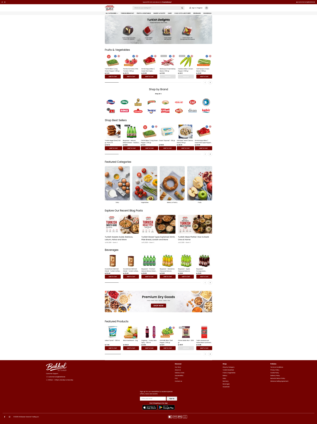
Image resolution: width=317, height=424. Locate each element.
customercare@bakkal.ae (306, 2)
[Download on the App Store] (149, 407)
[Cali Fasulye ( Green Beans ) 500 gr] (204, 60)
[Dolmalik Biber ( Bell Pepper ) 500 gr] (168, 332)
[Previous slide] (152, 41)
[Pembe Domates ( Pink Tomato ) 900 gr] (131, 60)
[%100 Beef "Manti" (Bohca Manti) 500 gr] (185, 131)
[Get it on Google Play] (166, 407)
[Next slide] (165, 41)
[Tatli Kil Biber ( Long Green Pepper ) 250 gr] (113, 60)
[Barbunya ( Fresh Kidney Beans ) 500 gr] (168, 60)
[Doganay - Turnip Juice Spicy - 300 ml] (149, 332)
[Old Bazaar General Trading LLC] (158, 301)
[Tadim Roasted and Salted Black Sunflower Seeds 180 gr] (204, 332)
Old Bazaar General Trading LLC (28, 417)
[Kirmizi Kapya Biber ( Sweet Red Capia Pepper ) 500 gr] (149, 60)
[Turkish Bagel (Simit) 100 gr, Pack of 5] (113, 131)
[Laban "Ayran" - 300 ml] (113, 332)
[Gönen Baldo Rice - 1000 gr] (186, 332)
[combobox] (158, 8)
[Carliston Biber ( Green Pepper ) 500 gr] (186, 60)
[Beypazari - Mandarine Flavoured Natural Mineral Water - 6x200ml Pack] (168, 260)
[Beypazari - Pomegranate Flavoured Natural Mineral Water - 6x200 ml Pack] (204, 260)
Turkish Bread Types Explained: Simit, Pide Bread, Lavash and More (158, 238)
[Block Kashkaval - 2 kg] (131, 332)
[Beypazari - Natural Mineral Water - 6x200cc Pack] (131, 131)
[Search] (182, 8)
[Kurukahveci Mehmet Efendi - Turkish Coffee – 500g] (113, 260)
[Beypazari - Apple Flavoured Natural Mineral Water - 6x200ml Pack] (186, 260)
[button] (154, 40)
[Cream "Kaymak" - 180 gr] (167, 131)
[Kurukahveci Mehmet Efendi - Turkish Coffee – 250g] (131, 260)
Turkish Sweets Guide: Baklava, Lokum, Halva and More (119, 238)
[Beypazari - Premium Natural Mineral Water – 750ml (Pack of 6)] (149, 260)
